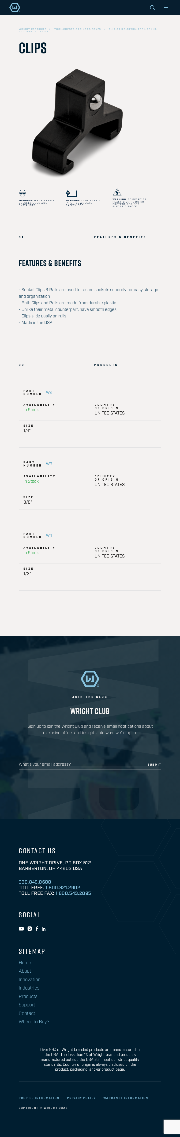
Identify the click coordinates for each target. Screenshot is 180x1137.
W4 (49, 535)
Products (28, 997)
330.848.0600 (35, 882)
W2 (49, 392)
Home (25, 963)
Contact (27, 1013)
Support (27, 1005)
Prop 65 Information (39, 1098)
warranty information (125, 1098)
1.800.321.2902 (62, 888)
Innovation (30, 980)
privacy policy (81, 1098)
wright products (33, 29)
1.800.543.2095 (73, 893)
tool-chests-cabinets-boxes (77, 29)
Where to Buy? (34, 1022)
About (25, 971)
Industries (29, 988)
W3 (49, 464)
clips (44, 31)
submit (154, 765)
